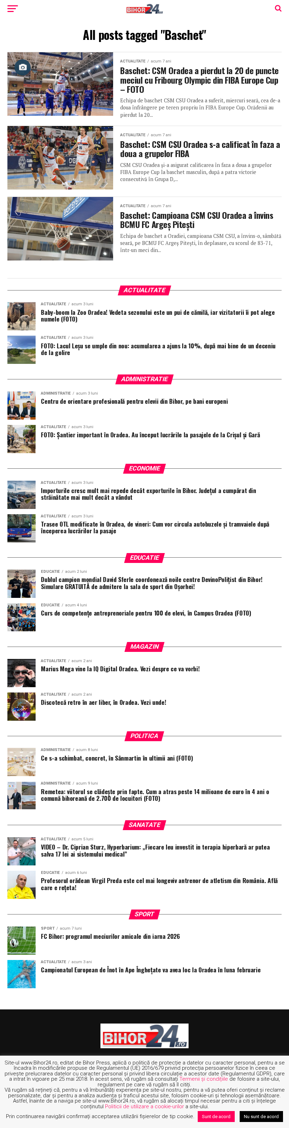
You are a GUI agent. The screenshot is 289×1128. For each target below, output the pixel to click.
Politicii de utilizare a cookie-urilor (144, 1106)
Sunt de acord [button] (216, 1116)
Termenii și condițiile (203, 1079)
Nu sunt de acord (261, 1116)
